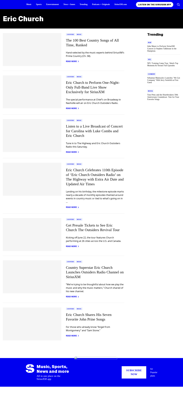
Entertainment (52, 4)
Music (28, 4)
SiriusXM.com (120, 4)
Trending (83, 4)
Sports (39, 4)
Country (70, 34)
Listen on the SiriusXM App (154, 4)
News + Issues (69, 4)
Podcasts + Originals (101, 4)
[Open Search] (178, 4)
